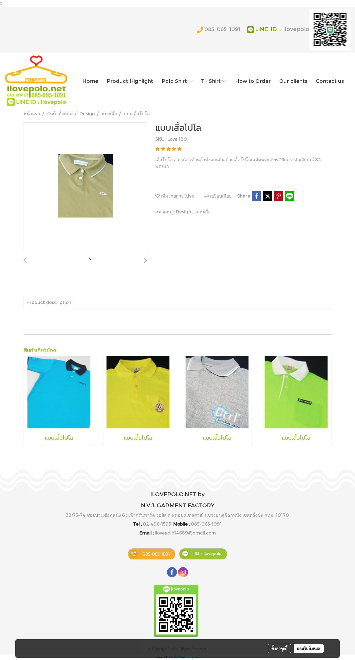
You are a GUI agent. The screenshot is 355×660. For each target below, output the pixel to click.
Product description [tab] (49, 302)
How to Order (253, 81)
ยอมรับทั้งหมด (308, 648)
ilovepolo (296, 28)
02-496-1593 (157, 523)
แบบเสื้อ (203, 211)
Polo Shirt (175, 81)
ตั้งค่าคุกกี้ (279, 648)
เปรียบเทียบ (220, 195)
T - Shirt (211, 81)
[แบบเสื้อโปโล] (85, 186)
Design (184, 211)
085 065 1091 (222, 29)
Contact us (330, 81)
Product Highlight (130, 81)
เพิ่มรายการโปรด (177, 195)
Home (90, 81)
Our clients (293, 81)
